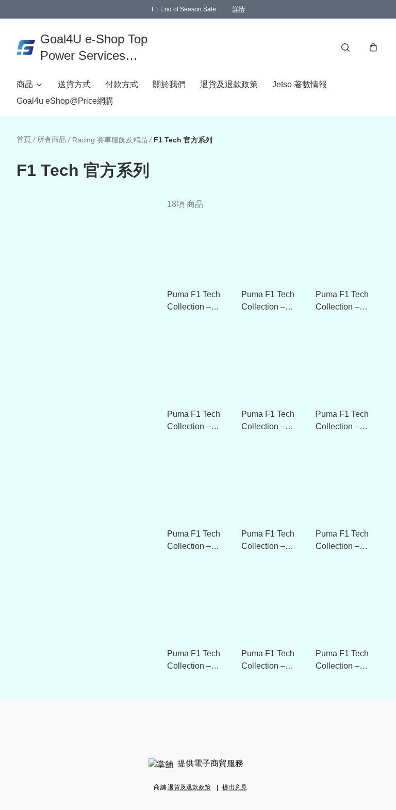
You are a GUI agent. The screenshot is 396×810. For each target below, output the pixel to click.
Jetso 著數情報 (299, 84)
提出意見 (234, 787)
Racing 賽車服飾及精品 (109, 140)
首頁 (23, 139)
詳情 (239, 9)
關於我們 (169, 84)
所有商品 (51, 139)
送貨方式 (74, 84)
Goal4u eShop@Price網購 (64, 100)
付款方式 (121, 84)
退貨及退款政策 (229, 84)
